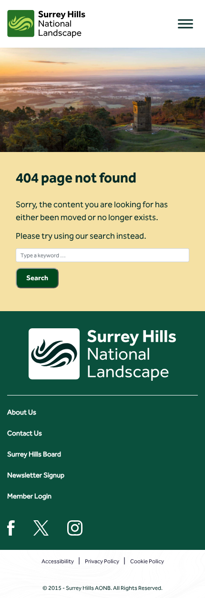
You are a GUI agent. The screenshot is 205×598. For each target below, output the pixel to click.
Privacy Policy (102, 561)
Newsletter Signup (35, 475)
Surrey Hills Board (34, 454)
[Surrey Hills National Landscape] (46, 24)
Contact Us (24, 433)
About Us (21, 412)
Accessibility (57, 561)
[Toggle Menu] (185, 23)
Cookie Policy (147, 561)
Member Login (29, 496)
